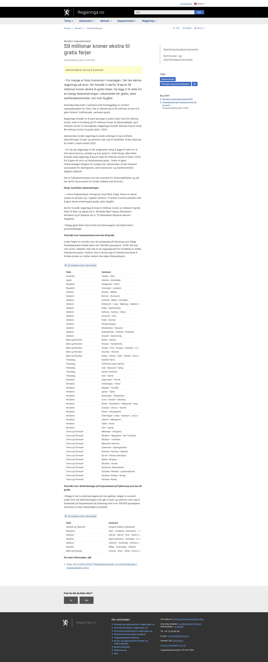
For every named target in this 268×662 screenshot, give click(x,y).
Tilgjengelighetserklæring (126, 637)
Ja (71, 600)
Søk (199, 12)
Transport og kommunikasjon (175, 84)
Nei (86, 600)
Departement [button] (126, 20)
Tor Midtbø (178, 626)
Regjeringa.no (91, 12)
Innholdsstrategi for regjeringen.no (131, 627)
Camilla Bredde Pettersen (190, 624)
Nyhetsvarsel (120, 650)
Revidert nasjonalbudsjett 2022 (178, 99)
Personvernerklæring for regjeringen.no (133, 631)
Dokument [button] (85, 20)
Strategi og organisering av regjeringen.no (134, 624)
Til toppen (104, 582)
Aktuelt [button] (105, 20)
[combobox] (164, 12)
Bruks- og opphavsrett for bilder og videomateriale (131, 642)
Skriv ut (200, 28)
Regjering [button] (148, 20)
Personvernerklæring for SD (173, 645)
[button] (79, 28)
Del (177, 28)
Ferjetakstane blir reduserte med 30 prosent (179, 103)
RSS (116, 653)
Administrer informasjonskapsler (130, 634)
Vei (194, 84)
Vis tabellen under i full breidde (82, 265)
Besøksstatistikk (122, 647)
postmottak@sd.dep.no (178, 636)
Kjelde (188, 28)
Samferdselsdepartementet (180, 49)
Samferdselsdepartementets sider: (188, 619)
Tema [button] (67, 20)
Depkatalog (178, 640)
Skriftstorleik (186, 4)
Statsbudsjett (167, 79)
